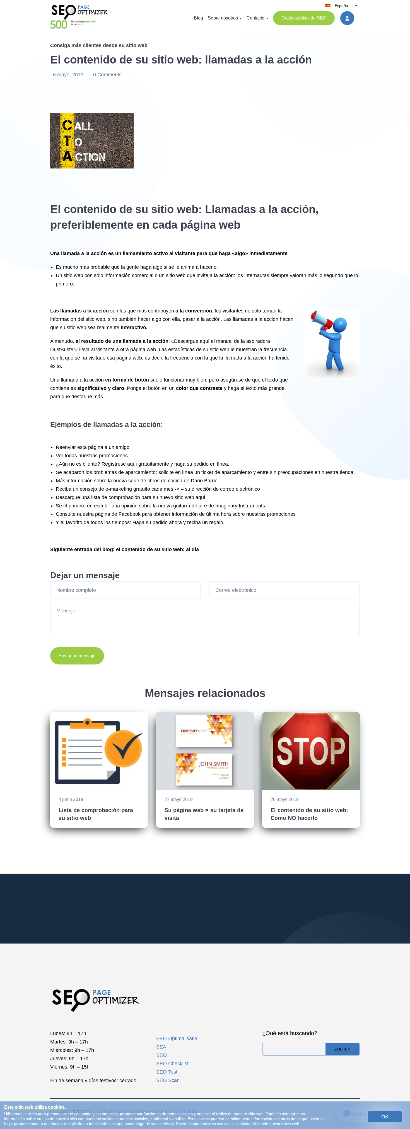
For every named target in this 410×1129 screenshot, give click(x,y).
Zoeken (342, 1049)
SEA (161, 1047)
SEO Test (166, 1072)
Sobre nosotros (223, 18)
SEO (161, 1055)
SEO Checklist (172, 1063)
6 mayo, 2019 (69, 74)
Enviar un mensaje (77, 655)
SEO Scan (168, 1080)
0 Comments (107, 74)
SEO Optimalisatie (176, 1038)
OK (385, 1117)
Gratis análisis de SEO (303, 18)
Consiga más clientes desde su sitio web (99, 45)
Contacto (255, 18)
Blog (198, 18)
